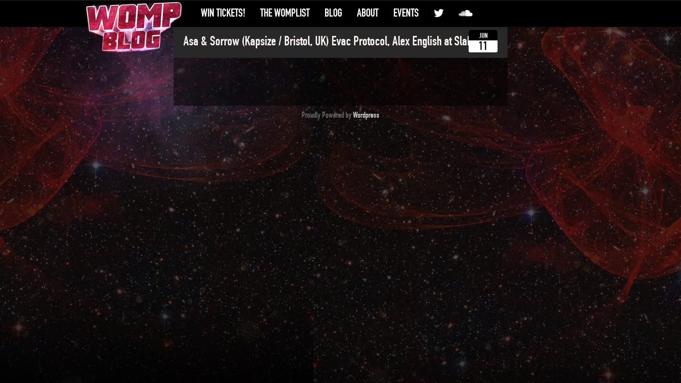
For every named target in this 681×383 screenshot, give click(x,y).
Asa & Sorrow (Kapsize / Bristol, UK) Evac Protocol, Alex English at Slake (330, 41)
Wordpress (366, 115)
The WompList (285, 12)
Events (406, 12)
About (367, 12)
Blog (333, 12)
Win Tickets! (223, 12)
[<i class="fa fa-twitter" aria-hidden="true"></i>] (438, 13)
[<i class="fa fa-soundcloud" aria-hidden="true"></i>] (465, 13)
